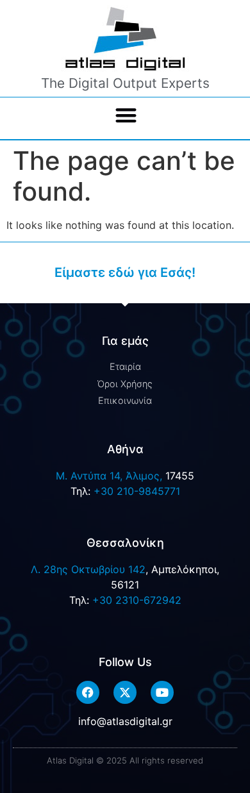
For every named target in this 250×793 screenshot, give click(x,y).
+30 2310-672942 (136, 600)
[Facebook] (87, 692)
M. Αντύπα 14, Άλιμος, (109, 475)
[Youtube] (162, 692)
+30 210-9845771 (137, 491)
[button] (126, 116)
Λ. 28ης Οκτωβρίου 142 (88, 569)
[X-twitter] (125, 692)
